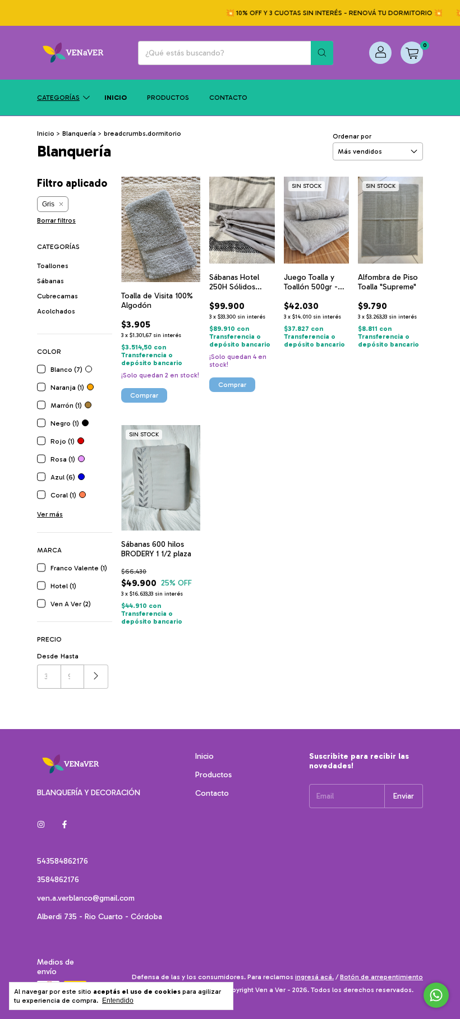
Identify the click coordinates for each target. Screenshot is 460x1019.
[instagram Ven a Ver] (41, 824)
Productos (168, 98)
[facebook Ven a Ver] (64, 824)
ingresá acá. (314, 977)
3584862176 (58, 879)
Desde (47, 656)
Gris (48, 204)
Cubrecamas (57, 296)
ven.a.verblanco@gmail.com (86, 898)
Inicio (115, 98)
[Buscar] (322, 53)
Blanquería (79, 133)
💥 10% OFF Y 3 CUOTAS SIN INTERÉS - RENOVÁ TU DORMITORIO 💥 (325, 13)
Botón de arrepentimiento (381, 977)
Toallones (52, 266)
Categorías (58, 98)
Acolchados (56, 311)
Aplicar (96, 677)
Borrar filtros (56, 220)
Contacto (228, 98)
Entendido (118, 1000)
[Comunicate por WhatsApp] (436, 995)
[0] (412, 53)
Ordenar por (352, 136)
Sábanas (50, 281)
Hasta (70, 656)
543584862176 (62, 861)
